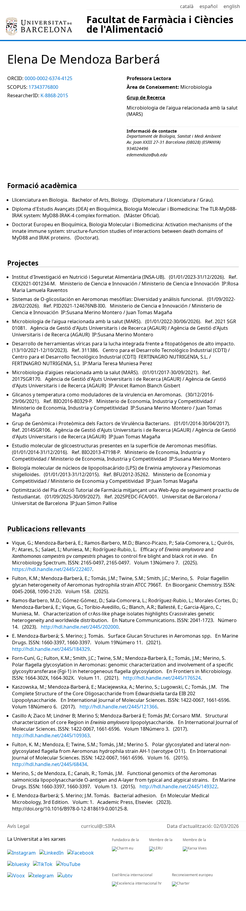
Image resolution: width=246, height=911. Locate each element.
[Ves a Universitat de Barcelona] (39, 20)
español (209, 6)
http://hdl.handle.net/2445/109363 (51, 735)
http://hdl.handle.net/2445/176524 (162, 678)
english (232, 6)
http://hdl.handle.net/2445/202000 (79, 627)
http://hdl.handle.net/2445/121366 (118, 706)
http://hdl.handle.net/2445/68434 (49, 764)
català (187, 6)
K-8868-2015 (54, 95)
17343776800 (43, 87)
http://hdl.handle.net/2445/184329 (51, 649)
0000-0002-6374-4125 (48, 78)
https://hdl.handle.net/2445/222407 (52, 569)
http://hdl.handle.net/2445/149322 (178, 786)
